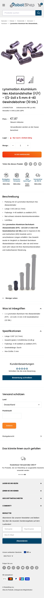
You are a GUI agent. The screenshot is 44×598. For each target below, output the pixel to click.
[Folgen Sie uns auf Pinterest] (18, 567)
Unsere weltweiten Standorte (12, 552)
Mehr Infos (6, 184)
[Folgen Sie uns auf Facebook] (4, 567)
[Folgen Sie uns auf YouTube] (22, 567)
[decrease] (13, 145)
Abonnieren (22, 541)
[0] (39, 5)
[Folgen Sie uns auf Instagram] (13, 567)
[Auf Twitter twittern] (35, 164)
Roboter (12, 21)
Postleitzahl (7, 411)
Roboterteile (20, 21)
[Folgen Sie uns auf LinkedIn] (32, 567)
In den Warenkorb (22, 154)
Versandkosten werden (19, 127)
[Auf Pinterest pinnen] (30, 164)
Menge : (5, 145)
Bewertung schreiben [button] (22, 378)
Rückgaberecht (8, 436)
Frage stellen (27, 184)
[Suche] (38, 13)
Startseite (4, 21)
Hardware (4, 23)
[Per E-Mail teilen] (40, 164)
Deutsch (8, 556)
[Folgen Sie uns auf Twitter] (9, 567)
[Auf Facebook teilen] (26, 164)
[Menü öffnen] (3, 5)
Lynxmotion (7, 108)
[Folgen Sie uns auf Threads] (36, 567)
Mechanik (30, 21)
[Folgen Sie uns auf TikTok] (27, 567)
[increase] (27, 145)
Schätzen (9, 425)
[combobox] (18, 13)
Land (4, 399)
